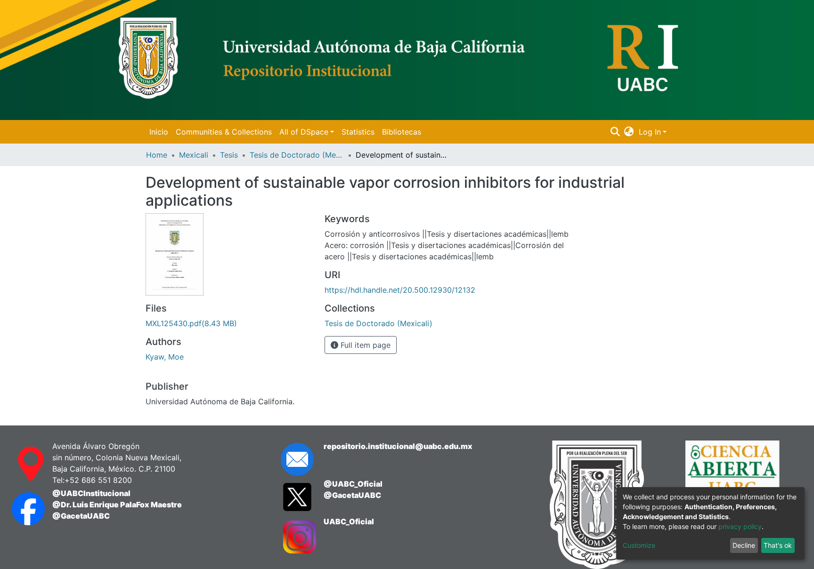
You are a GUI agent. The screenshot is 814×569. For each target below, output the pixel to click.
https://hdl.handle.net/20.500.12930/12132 (400, 290)
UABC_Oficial (349, 521)
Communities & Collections (224, 131)
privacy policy (740, 526)
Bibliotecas (401, 131)
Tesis (229, 155)
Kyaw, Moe (165, 356)
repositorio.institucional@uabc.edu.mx (398, 446)
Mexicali (193, 155)
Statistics (358, 131)
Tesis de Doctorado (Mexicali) (297, 155)
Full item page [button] (364, 345)
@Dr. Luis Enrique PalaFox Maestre (117, 504)
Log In (650, 131)
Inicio (158, 131)
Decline (744, 545)
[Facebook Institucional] (22, 509)
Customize (639, 545)
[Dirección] (22, 464)
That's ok (778, 545)
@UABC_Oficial (353, 484)
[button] (629, 131)
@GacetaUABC (81, 516)
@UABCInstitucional (91, 493)
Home (156, 155)
